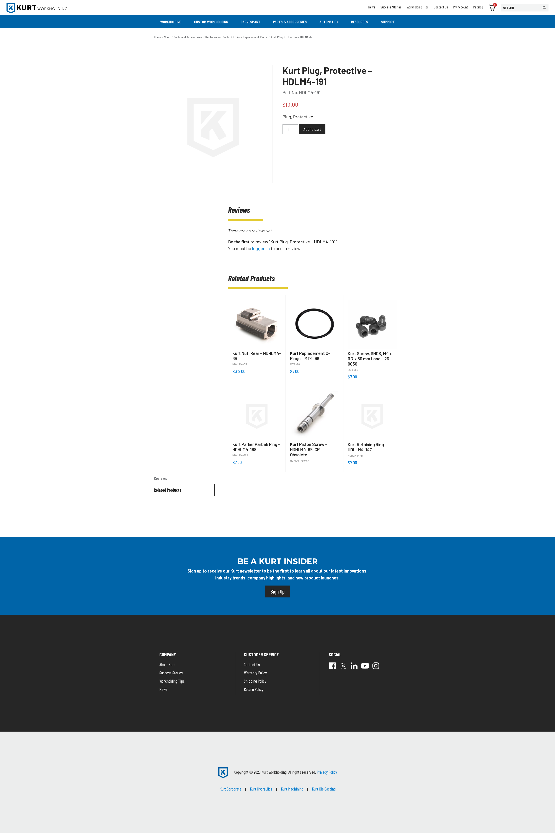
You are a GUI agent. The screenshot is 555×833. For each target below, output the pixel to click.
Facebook (332, 666)
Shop (167, 37)
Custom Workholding (211, 21)
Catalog (478, 7)
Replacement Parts (217, 37)
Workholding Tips (418, 7)
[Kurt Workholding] (37, 8)
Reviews (160, 478)
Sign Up (277, 591)
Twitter (343, 666)
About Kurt (167, 664)
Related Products (167, 490)
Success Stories (391, 7)
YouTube (365, 666)
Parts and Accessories (187, 37)
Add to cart (312, 129)
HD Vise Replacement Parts (250, 37)
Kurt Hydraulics (261, 788)
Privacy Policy (327, 771)
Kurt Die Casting (324, 788)
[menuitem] (170, 21)
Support (388, 21)
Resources (359, 21)
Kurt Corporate (230, 788)
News (371, 7)
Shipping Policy (255, 680)
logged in (261, 248)
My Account (460, 7)
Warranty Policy (255, 672)
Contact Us (441, 7)
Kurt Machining (292, 788)
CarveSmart (250, 21)
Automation (329, 21)
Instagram (376, 666)
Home (157, 37)
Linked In (354, 666)
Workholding (170, 21)
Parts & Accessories (290, 21)
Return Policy (253, 689)
